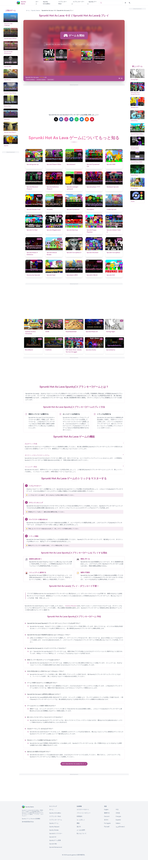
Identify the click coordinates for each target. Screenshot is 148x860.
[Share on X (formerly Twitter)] (56, 119)
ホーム (37, 3)
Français (118, 816)
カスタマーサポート (83, 809)
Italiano (118, 823)
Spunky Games (35, 10)
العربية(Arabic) (120, 827)
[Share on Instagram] (66, 119)
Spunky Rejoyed (54, 827)
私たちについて (81, 833)
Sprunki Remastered (55, 847)
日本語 (118, 813)
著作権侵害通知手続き (28, 821)
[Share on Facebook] (61, 119)
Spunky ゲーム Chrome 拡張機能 (31, 818)
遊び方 (79, 827)
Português (107, 823)
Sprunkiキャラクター (55, 833)
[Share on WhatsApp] (77, 119)
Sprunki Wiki (53, 844)
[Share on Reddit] (87, 119)
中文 (117, 809)
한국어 (106, 820)
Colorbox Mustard (70, 606)
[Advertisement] (10, 178)
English (106, 809)
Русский (106, 827)
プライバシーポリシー (83, 813)
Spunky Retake (54, 830)
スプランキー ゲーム (78, 3)
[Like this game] (119, 78)
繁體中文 (107, 813)
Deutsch (106, 816)
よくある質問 (81, 830)
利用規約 (79, 816)
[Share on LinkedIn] (71, 119)
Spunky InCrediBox (46, 3)
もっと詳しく (81, 820)
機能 (78, 823)
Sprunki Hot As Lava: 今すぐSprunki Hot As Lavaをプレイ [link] (57, 10)
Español (118, 820)
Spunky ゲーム (92, 3)
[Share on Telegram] (82, 119)
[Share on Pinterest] (92, 119)
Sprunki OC (52, 837)
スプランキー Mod (62, 3)
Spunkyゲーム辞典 (55, 840)
